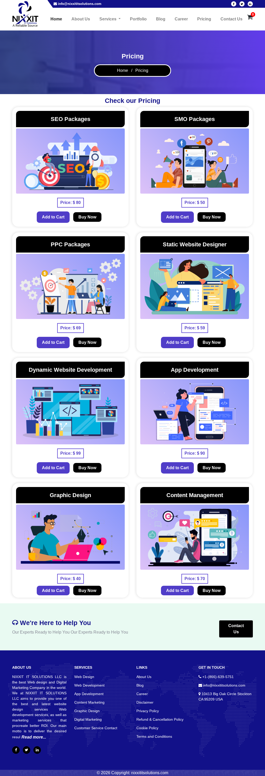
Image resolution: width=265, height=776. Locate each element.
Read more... (33, 737)
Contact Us (231, 19)
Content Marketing (89, 702)
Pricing (204, 19)
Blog (160, 19)
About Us (80, 19)
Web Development (89, 685)
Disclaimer (144, 702)
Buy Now (87, 217)
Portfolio (138, 19)
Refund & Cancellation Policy (159, 719)
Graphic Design (87, 711)
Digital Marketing (88, 719)
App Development (89, 694)
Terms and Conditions (154, 736)
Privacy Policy (147, 711)
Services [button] (108, 19)
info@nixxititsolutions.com (79, 4)
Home (57, 19)
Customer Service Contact (95, 728)
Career (181, 19)
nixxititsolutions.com (149, 773)
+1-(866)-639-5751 (218, 677)
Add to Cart (53, 217)
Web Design (84, 677)
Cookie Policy (147, 728)
